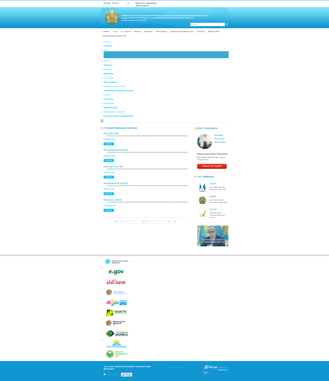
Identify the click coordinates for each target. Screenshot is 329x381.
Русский (107, 3)
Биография (218, 135)
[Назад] (122, 222)
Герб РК (213, 196)
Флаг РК (213, 183)
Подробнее (108, 144)
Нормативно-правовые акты (182, 31)
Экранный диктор (142, 6)
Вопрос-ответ (219, 138)
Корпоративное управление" (115, 36)
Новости (137, 31)
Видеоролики (213, 31)
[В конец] (175, 222)
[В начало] (116, 222)
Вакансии (148, 31)
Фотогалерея (161, 31)
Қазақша (115, 3)
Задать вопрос (220, 142)
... (139, 222)
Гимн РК (213, 209)
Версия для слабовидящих (146, 3)
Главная (106, 31)
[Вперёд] (169, 222)
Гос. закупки (126, 31)
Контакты (201, 31)
